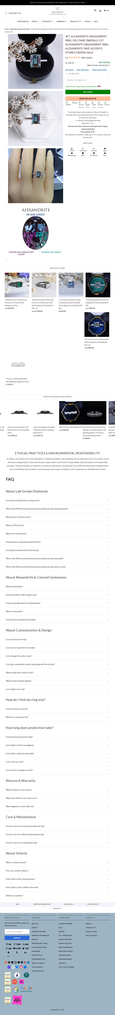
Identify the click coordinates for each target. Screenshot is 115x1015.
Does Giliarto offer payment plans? (57, 879)
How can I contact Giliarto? (57, 870)
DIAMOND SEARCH (65, 955)
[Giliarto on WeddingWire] (9, 963)
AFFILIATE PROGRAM (65, 924)
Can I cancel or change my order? (57, 770)
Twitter (71, 151)
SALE (96, 21)
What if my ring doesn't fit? (57, 717)
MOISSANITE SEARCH (66, 951)
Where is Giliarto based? (57, 862)
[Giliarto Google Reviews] (15, 963)
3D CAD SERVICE (37, 967)
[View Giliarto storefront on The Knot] (15, 984)
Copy (105, 155)
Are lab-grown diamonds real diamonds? (57, 500)
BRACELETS (75, 21)
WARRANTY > (57, 908)
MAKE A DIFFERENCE (65, 947)
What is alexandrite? (57, 586)
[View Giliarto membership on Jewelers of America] (17, 977)
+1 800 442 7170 (14, 13)
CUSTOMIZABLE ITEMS (39, 947)
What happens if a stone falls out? (57, 806)
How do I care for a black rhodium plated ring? (57, 834)
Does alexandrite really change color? (57, 594)
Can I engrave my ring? (57, 689)
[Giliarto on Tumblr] (17, 952)
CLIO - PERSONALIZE (65, 935)
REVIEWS (62, 931)
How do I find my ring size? (57, 709)
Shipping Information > (42, 904)
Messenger (72, 155)
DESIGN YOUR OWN (65, 939)
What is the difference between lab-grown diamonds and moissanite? (57, 558)
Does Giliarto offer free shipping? (57, 745)
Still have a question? (57, 895)
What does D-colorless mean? (57, 517)
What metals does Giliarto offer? (57, 672)
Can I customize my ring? (57, 639)
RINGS (35, 21)
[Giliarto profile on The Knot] (8, 1002)
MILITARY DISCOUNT (65, 943)
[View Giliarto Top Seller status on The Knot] (21, 984)
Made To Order (92, 65)
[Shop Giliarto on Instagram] (21, 968)
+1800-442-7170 (91, 927)
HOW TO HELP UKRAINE (66, 967)
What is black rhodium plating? (57, 680)
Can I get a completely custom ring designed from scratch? (57, 664)
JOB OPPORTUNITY (38, 971)
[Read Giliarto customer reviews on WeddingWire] (26, 977)
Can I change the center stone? (57, 656)
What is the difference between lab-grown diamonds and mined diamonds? (57, 508)
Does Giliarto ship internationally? (57, 753)
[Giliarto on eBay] (19, 963)
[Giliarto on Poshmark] (25, 963)
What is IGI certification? (57, 533)
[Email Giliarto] (8, 956)
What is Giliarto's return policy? (57, 789)
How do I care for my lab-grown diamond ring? (57, 826)
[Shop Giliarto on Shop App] (9, 968)
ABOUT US (35, 924)
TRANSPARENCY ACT (38, 959)
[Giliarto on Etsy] (12, 963)
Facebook (83, 151)
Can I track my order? (57, 761)
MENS (88, 21)
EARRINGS (61, 21)
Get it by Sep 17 (104, 64)
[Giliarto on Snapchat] (8, 952)
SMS (83, 155)
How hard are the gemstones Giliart (57, 619)
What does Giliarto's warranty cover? (57, 798)
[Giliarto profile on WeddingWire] (8, 992)
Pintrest (94, 151)
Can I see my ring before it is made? (57, 647)
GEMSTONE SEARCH (65, 959)
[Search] (95, 11)
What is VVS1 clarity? (57, 525)
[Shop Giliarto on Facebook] (25, 968)
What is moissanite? (57, 611)
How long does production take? (57, 737)
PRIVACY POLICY (37, 955)
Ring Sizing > (69, 904)
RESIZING (35, 939)
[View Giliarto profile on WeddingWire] (8, 977)
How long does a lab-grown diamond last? (57, 542)
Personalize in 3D (87, 98)
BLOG (60, 927)
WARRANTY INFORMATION (40, 935)
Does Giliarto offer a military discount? (57, 887)
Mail (104, 151)
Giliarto (53, 1010)
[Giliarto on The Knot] (6, 963)
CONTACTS (62, 963)
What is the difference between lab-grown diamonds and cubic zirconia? (57, 566)
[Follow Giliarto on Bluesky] (17, 968)
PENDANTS (47, 21)
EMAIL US (89, 924)
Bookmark (94, 155)
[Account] (100, 11)
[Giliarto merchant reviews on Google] (23, 993)
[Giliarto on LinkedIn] (25, 952)
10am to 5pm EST (91, 935)
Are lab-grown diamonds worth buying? (57, 550)
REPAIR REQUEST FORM (39, 943)
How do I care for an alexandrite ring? (57, 842)
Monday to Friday (91, 931)
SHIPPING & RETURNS (39, 931)
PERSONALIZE (23, 21)
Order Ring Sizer (82, 70)
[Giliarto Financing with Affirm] (13, 968)
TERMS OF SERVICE (38, 963)
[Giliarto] (57, 10)
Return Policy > (93, 904)
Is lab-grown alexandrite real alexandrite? (57, 603)
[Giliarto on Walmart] (28, 963)
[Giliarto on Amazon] (22, 963)
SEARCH (34, 927)
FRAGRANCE (36, 951)
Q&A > (18, 904)
